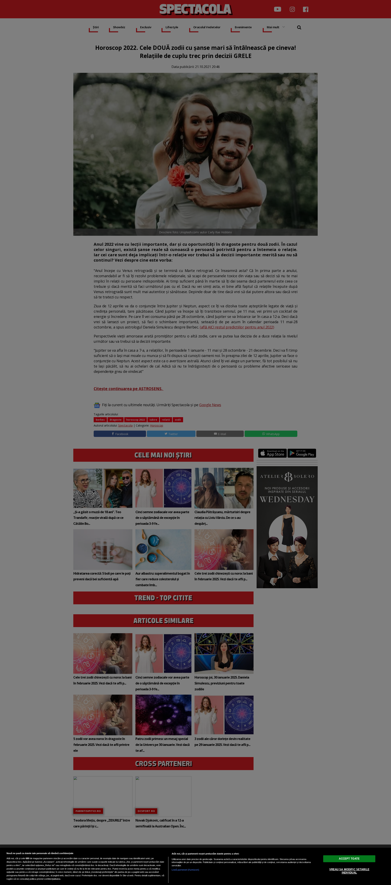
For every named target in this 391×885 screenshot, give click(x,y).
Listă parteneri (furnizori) (185, 870)
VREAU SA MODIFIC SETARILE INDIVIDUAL (349, 871)
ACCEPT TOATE (349, 858)
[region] (195, 866)
